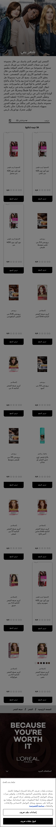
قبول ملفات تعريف (28, 821)
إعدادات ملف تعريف (27, 812)
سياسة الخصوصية (36, 806)
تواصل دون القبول (8, 782)
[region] (28, 802)
